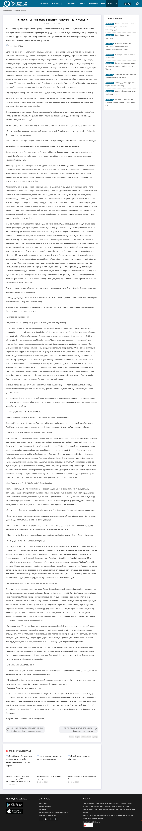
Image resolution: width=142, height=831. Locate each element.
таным (71, 737)
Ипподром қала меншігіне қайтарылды (120, 56)
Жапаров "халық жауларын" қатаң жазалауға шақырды (121, 75)
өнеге (83, 737)
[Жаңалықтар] (17, 3)
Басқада (111, 4)
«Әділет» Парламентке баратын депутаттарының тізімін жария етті (120, 102)
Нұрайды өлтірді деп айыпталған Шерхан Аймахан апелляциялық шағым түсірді (118, 46)
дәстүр (95, 737)
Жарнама (42, 809)
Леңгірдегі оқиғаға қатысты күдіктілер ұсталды (121, 92)
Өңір (103, 4)
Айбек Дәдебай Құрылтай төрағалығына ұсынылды (120, 84)
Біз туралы (43, 803)
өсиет (89, 737)
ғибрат (77, 737)
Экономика (93, 4)
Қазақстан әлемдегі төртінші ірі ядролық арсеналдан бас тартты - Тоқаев (121, 66)
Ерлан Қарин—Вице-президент (118, 36)
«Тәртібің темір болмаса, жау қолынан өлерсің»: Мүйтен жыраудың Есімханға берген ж (18, 779)
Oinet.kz (97, 822)
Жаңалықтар (57, 4)
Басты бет (43, 4)
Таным (23, 11)
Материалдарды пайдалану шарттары (53, 812)
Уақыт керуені (71, 4)
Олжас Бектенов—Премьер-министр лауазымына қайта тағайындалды (121, 27)
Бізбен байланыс (45, 806)
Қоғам (82, 4)
